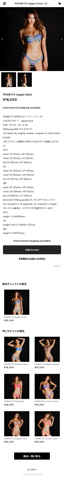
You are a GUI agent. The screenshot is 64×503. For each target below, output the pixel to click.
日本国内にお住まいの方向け (32, 258)
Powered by (28, 474)
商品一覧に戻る (32, 456)
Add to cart (32, 249)
